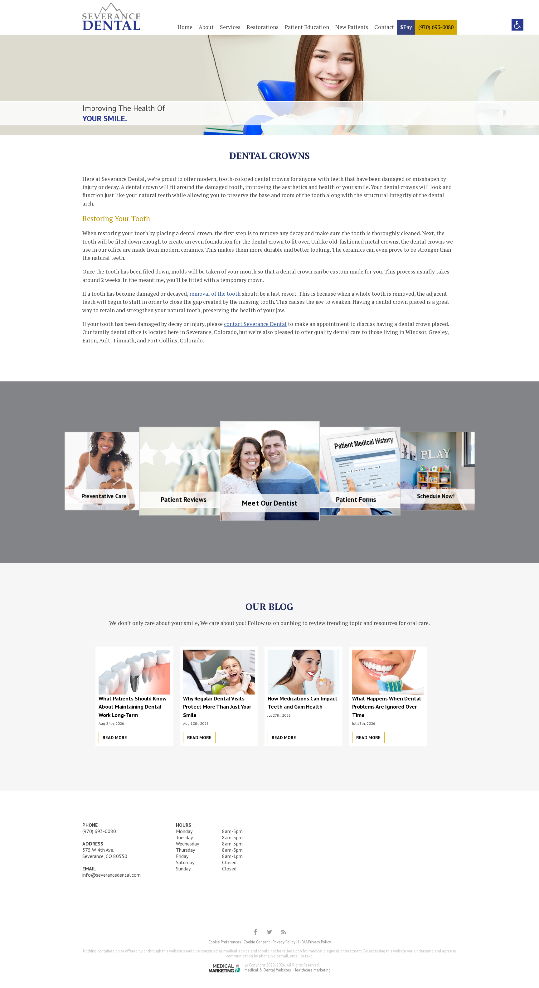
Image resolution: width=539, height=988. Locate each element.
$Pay (406, 27)
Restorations (263, 27)
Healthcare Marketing (312, 969)
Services (230, 27)
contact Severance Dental (255, 323)
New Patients (351, 27)
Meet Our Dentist (269, 429)
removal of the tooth (214, 293)
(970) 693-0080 (436, 27)
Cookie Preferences (224, 941)
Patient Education (307, 27)
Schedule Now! (414, 437)
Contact (384, 27)
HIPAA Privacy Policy (314, 941)
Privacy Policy (284, 941)
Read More (115, 737)
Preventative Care (125, 437)
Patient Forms (343, 433)
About (206, 27)
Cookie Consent (257, 941)
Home (184, 27)
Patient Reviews (196, 434)
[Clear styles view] (517, 25)
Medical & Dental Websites (268, 969)
